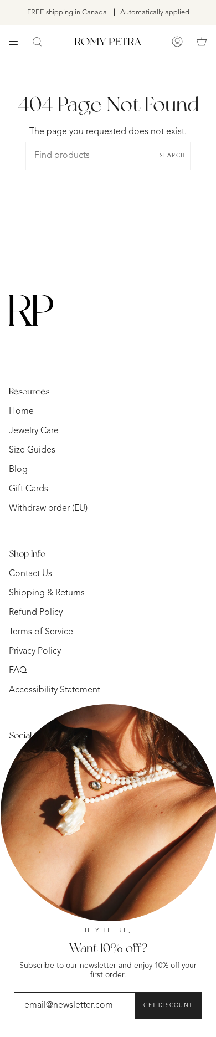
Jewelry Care (34, 431)
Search (172, 155)
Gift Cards (28, 489)
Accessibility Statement (54, 690)
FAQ (18, 670)
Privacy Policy (35, 651)
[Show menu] (17, 41)
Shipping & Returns (47, 593)
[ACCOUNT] (177, 41)
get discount (168, 1005)
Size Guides (32, 450)
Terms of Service (41, 632)
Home (21, 411)
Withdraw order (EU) (48, 508)
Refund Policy (36, 612)
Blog (18, 469)
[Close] (199, 763)
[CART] (201, 41)
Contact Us (30, 573)
